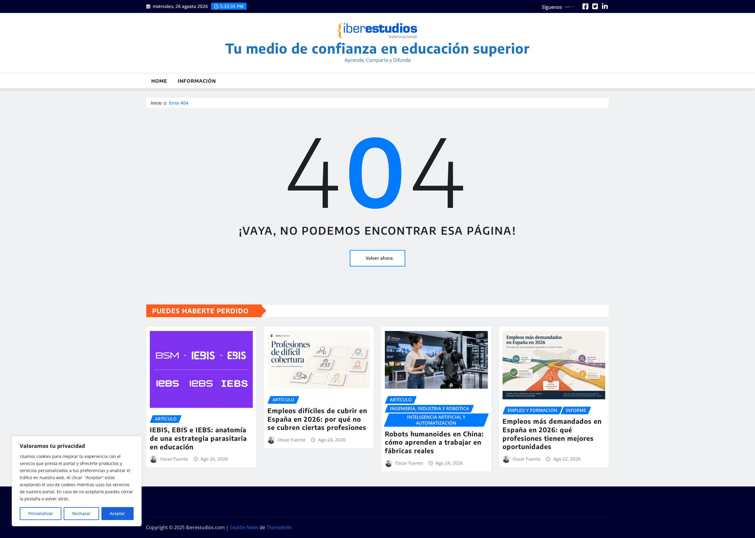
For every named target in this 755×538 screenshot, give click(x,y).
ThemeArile (279, 527)
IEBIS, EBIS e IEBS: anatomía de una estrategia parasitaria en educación (198, 438)
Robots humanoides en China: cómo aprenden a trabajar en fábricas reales (434, 442)
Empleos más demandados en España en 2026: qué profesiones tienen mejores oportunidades (552, 434)
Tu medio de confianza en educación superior (377, 48)
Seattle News (244, 527)
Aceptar (117, 513)
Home (159, 81)
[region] (77, 481)
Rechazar (81, 513)
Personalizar (40, 513)
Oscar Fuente (174, 459)
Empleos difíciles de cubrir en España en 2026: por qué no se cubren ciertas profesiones (317, 418)
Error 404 (178, 103)
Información (197, 81)
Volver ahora (379, 258)
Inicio (156, 103)
